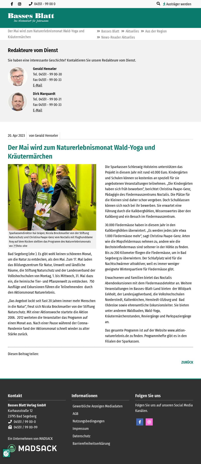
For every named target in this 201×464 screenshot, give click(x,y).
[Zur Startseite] (31, 18)
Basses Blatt (110, 31)
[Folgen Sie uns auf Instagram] (20, 4)
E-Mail (37, 85)
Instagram (149, 421)
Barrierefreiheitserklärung (91, 443)
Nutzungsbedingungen (88, 421)
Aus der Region (156, 31)
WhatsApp (34, 363)
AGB (75, 414)
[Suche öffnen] (158, 3)
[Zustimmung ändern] (6, 453)
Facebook (11, 363)
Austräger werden (178, 4)
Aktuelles (132, 31)
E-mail (27, 363)
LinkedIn (19, 363)
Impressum (81, 428)
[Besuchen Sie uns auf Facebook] (12, 4)
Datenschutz (81, 436)
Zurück (187, 362)
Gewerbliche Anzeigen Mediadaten (97, 406)
